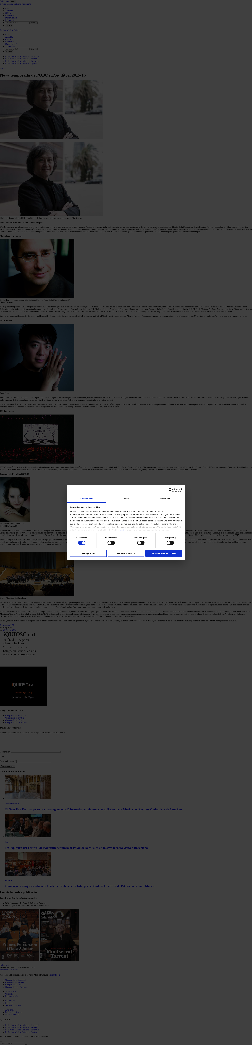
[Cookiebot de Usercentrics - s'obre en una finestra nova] (170, 490)
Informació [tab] (165, 498)
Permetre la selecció (126, 553)
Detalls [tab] (126, 498)
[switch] (111, 543)
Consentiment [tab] (86, 498)
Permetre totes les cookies (164, 553)
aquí (122, 530)
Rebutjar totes (88, 553)
